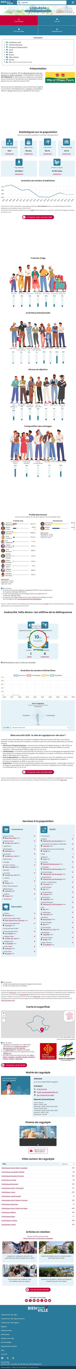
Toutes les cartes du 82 (15, 1065)
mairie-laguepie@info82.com (47, 1092)
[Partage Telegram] (38, 1300)
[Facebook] (2, 1358)
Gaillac (45, 939)
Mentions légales (6, 1367)
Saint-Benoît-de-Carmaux (14, 920)
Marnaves (8, 851)
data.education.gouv (8, 1000)
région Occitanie (16, 75)
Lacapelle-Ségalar (21, 1057)
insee (46, 604)
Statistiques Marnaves (9, 1204)
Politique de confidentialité (19, 1367)
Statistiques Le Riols (8, 1180)
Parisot (7, 883)
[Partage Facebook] (26, 1300)
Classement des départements (13, 1319)
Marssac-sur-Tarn (49, 929)
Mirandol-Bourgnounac (51, 864)
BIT (35, 597)
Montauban (47, 919)
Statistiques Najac (8, 1216)
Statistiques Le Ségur (9, 1220)
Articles (11, 60)
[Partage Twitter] (30, 1300)
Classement (9, 154)
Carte (11, 50)
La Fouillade (47, 944)
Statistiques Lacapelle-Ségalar (12, 1172)
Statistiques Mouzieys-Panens (12, 1176)
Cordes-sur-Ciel (11, 843)
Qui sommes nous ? (33, 1367)
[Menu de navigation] (73, 3)
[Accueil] (7, 3)
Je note (8, 1351)
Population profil (15, 42)
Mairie (11, 52)
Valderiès (46, 899)
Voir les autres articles (39, 1289)
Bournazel (19, 1059)
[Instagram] (13, 1358)
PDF (10, 62)
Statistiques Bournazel (9, 1184)
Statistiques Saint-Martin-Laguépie (14, 1168)
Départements (6, 1330)
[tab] (37, 1145)
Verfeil (45, 851)
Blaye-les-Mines (11, 838)
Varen (45, 859)
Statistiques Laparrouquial (11, 1196)
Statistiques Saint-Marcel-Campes (14, 1200)
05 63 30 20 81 (42, 1089)
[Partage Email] (49, 1300)
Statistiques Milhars (8, 1212)
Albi (44, 889)
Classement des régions (10, 1323)
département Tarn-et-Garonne (14, 1048)
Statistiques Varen (8, 1192)
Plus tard (25, 1351)
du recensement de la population (29, 599)
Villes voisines (14, 57)
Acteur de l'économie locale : (38, 1237)
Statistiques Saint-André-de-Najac (14, 1208)
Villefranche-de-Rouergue (52, 841)
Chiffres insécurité (15, 45)
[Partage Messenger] (45, 1300)
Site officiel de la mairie (45, 1095)
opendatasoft (24, 994)
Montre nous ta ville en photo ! (39, 1151)
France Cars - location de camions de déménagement (21, 1364)
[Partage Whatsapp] (41, 1300)
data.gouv (63, 780)
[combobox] (41, 3)
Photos (11, 55)
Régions (4, 1326)
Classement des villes (9, 1315)
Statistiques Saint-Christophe (12, 1188)
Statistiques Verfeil (8, 1224)
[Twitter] (7, 1358)
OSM (73, 1037)
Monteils (8, 915)
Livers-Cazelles (10, 867)
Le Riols (11, 1059)
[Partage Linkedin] (34, 1300)
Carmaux (8, 891)
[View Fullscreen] (3, 1020)
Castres (46, 894)
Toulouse (8, 925)
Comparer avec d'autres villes (39, 217)
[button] (42, 1030)
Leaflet (64, 1037)
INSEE (32, 210)
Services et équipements (18, 47)
